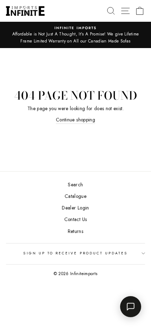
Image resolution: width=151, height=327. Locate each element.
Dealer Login (75, 207)
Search (75, 184)
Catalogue (75, 196)
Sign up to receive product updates (75, 253)
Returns (75, 231)
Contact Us (75, 219)
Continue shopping (75, 119)
